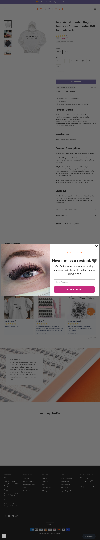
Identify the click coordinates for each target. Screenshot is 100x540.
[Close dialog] (96, 246)
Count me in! (74, 289)
